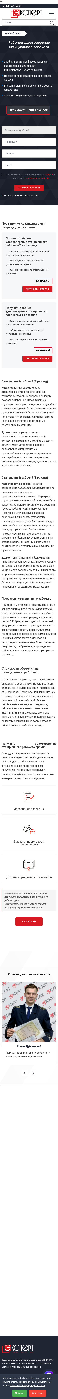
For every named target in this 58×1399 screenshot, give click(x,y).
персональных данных (37, 178)
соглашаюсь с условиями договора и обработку (31, 176)
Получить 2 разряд (37, 289)
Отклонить (37, 1393)
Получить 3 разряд (37, 358)
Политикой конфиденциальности (27, 1385)
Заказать (29, 921)
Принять (19, 1393)
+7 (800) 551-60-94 (12, 6)
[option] (29, 1023)
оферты (49, 174)
